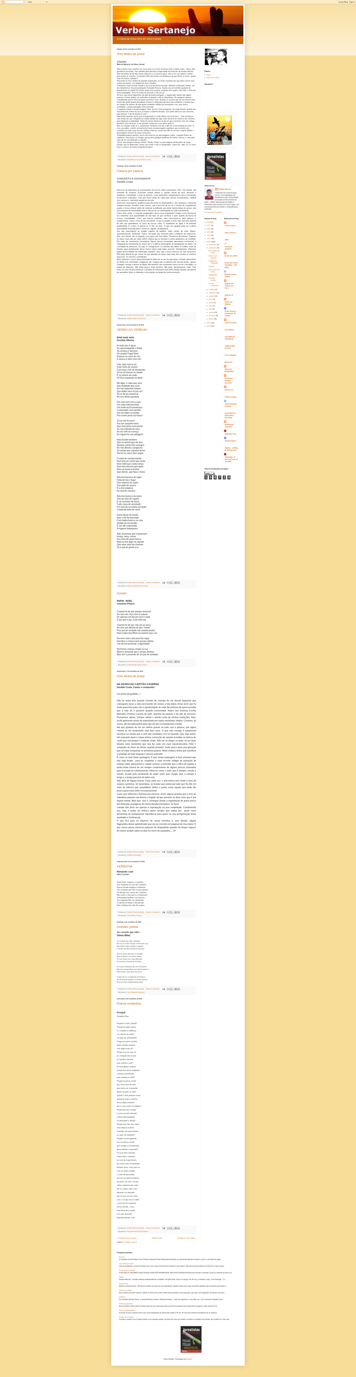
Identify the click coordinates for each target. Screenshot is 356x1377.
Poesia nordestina (129, 1003)
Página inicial (157, 1238)
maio (211, 306)
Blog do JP (229, 295)
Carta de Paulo (230, 323)
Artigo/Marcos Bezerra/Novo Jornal (139, 159)
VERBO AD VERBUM (132, 329)
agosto (211, 296)
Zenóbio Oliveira (224, 189)
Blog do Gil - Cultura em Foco (229, 286)
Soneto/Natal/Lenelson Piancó (137, 665)
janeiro (212, 319)
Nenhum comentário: (153, 156)
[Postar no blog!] (170, 156)
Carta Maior (229, 330)
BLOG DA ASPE (231, 256)
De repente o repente (127, 1270)
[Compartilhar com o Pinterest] (178, 156)
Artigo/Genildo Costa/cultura (136, 318)
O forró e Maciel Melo (127, 1310)
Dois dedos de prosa (130, 54)
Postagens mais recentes (127, 1238)
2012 (209, 242)
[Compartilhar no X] (173, 156)
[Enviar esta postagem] (163, 156)
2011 (209, 323)
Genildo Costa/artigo (134, 855)
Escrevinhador (230, 355)
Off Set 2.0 (229, 390)
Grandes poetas (127, 927)
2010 (209, 326)
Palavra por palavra (130, 171)
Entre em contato (213, 78)
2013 (209, 239)
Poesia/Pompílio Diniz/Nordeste (137, 1231)
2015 (209, 232)
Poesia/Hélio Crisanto (134, 915)
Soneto (121, 593)
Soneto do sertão (125, 1290)
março (211, 312)
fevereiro (212, 316)
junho (211, 303)
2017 (209, 225)
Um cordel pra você (126, 1264)
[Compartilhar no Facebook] (176, 156)
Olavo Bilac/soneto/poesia (135, 992)
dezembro (213, 245)
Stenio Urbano (230, 441)
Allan (227, 240)
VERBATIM (124, 866)
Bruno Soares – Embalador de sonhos (231, 313)
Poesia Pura (123, 1284)
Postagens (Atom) (130, 1242)
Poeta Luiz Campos (126, 1317)
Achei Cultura (230, 226)
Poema (121, 1257)
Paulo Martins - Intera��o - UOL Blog (231, 415)
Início (209, 75)
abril (211, 309)
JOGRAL (122, 1297)
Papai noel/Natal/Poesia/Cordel (137, 586)
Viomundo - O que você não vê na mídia (231, 459)
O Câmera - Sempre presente (229, 380)
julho (211, 299)
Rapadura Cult (230, 434)
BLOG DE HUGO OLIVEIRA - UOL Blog (231, 265)
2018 (209, 222)
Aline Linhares (230, 233)
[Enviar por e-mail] (168, 156)
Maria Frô (228, 362)
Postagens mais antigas (186, 1238)
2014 (209, 235)
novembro (213, 248)
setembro (212, 293)
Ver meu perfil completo (213, 212)
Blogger (189, 1359)
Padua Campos (231, 397)
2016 (209, 229)
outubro (212, 290)
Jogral (121, 1277)
